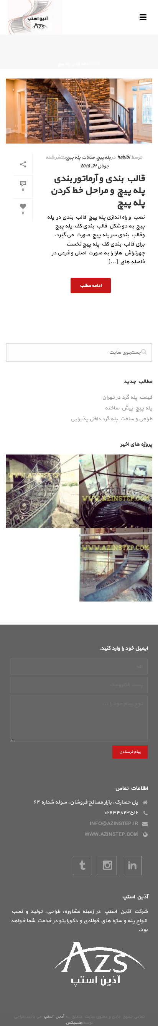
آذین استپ (53, 1016)
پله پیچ (103, 157)
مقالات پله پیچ (80, 157)
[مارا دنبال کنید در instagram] (107, 865)
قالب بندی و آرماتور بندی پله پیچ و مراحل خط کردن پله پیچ (97, 190)
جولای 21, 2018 (95, 166)
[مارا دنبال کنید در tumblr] (82, 865)
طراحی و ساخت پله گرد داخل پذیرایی (111, 419)
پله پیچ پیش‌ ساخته (128, 408)
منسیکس (74, 1022)
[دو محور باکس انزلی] (146, 491)
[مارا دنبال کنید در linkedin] (132, 865)
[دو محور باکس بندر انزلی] (146, 565)
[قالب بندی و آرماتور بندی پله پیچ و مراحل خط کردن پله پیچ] (79, 111)
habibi (123, 157)
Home (94, 64)
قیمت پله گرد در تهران (127, 397)
